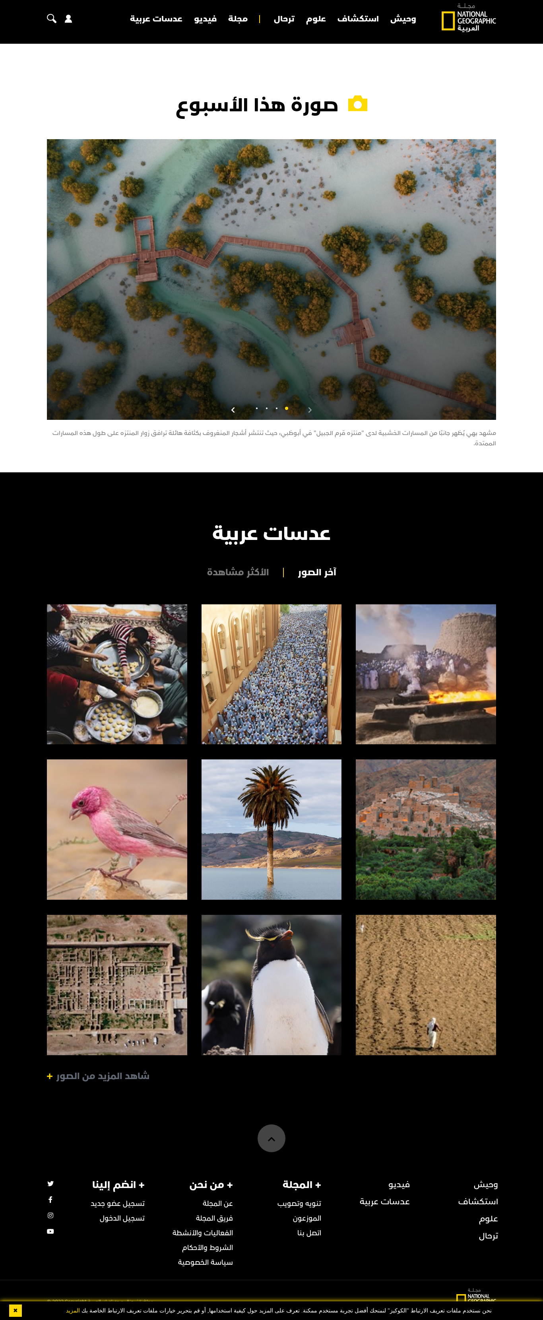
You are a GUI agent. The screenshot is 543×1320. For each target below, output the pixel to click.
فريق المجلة (214, 1218)
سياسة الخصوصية (205, 1262)
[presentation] (310, 409)
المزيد (73, 1311)
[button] (286, 408)
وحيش (403, 19)
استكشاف (358, 19)
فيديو (205, 19)
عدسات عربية (156, 19)
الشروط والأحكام (207, 1247)
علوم (316, 19)
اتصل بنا (309, 1233)
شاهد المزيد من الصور (102, 1076)
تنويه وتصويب (299, 1203)
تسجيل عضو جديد (118, 1203)
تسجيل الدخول (122, 1218)
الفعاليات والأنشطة (203, 1233)
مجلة (238, 19)
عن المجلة (218, 1203)
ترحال (284, 19)
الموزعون (307, 1218)
